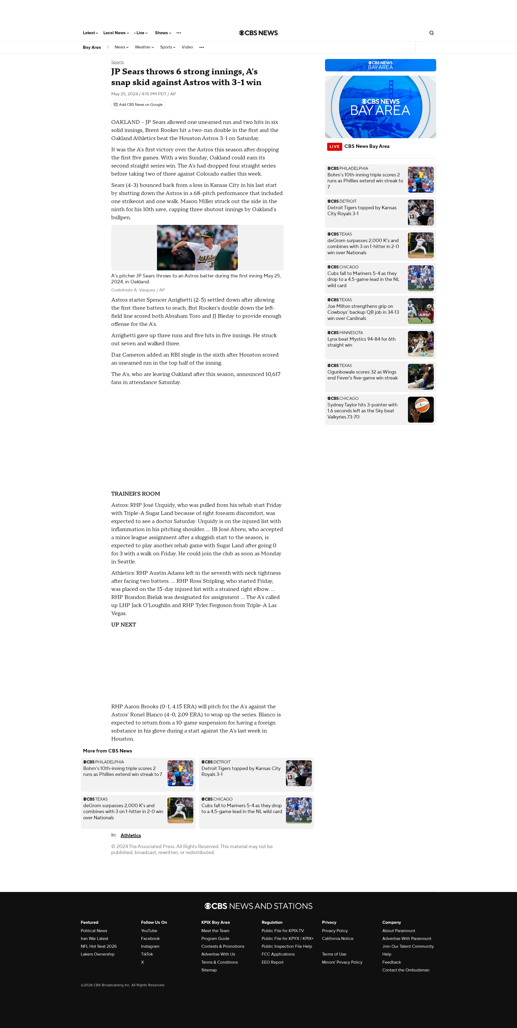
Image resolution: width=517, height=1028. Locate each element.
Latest (89, 33)
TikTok (147, 954)
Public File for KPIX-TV (283, 931)
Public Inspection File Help (287, 946)
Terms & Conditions (219, 962)
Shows (162, 33)
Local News (115, 33)
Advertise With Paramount (406, 938)
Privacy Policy (335, 931)
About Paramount (398, 931)
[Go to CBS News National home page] (258, 33)
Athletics (131, 835)
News (120, 47)
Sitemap (209, 970)
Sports (166, 47)
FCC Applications (278, 954)
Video (187, 47)
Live (141, 33)
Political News (94, 931)
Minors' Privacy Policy (342, 962)
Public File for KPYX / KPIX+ (288, 938)
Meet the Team (215, 931)
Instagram (150, 946)
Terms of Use (334, 954)
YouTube (149, 931)
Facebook (150, 938)
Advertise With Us (218, 954)
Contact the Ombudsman (405, 970)
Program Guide (215, 938)
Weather (143, 47)
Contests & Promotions (222, 946)
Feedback (391, 962)
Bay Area (92, 47)
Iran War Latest (94, 938)
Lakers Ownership (97, 954)
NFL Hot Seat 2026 (99, 946)
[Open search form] (431, 32)
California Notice (338, 938)
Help (386, 954)
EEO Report (273, 962)
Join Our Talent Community (408, 946)
